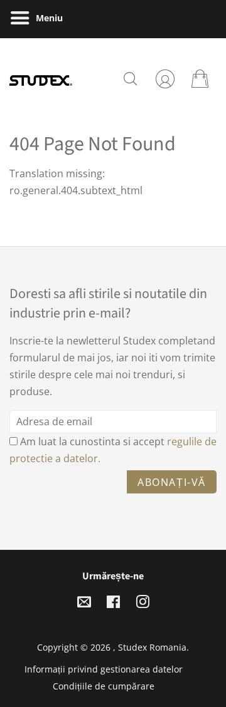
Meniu (48, 18)
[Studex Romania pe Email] (84, 604)
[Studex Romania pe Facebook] (113, 604)
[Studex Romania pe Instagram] (142, 604)
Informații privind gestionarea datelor (103, 669)
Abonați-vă (171, 482)
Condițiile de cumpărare (103, 686)
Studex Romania (152, 647)
